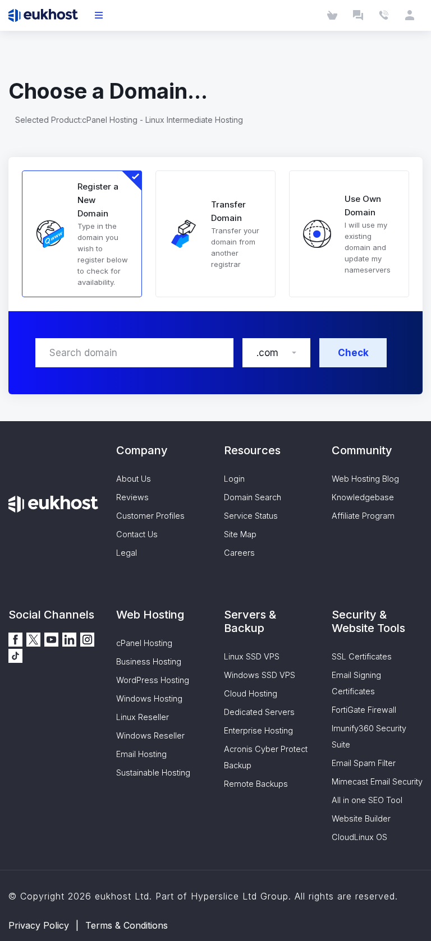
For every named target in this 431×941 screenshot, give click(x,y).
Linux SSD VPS (251, 656)
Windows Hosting (149, 698)
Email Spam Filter (364, 763)
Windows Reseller (150, 735)
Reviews (132, 497)
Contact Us (137, 534)
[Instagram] (87, 638)
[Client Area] (410, 15)
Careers (239, 552)
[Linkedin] (69, 638)
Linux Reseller (142, 717)
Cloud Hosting (250, 693)
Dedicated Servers (259, 712)
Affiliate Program (363, 515)
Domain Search (252, 497)
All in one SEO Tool (367, 800)
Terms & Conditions (126, 925)
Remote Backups (256, 783)
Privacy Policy (38, 925)
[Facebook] (15, 638)
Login (234, 478)
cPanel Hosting (144, 643)
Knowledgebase (363, 497)
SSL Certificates (362, 656)
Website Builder (361, 818)
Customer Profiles (150, 515)
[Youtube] (51, 638)
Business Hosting (148, 661)
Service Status (251, 515)
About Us (133, 478)
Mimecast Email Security (377, 781)
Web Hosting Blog (365, 478)
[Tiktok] (15, 654)
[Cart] (332, 15)
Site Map (240, 534)
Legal (126, 552)
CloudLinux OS (359, 837)
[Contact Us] (384, 15)
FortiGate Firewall (364, 709)
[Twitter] (33, 638)
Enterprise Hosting (258, 730)
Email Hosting (141, 754)
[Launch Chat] (358, 15)
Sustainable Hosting (153, 772)
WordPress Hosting (152, 680)
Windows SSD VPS (259, 675)
